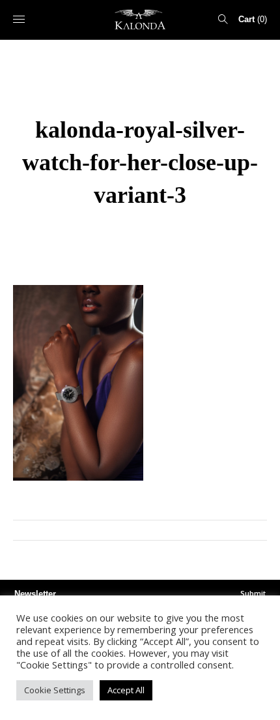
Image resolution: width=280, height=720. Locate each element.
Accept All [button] (126, 690)
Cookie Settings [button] (54, 690)
